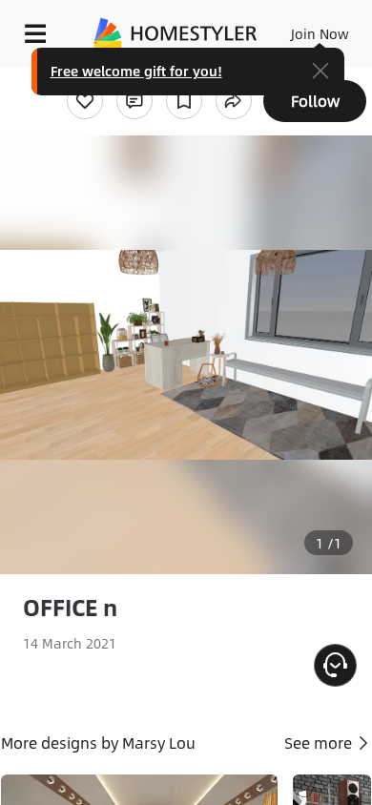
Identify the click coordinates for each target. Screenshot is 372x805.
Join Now (320, 33)
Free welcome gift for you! (136, 70)
